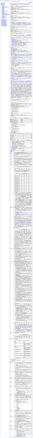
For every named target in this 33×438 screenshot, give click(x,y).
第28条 (26, 82)
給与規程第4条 (30, 83)
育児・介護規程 (24, 62)
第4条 (11, 362)
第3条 (13, 55)
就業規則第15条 (20, 75)
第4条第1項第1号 (24, 55)
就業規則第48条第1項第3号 (14, 41)
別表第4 (12, 63)
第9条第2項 (22, 82)
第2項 (11, 75)
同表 (14, 58)
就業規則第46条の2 (14, 43)
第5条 (17, 82)
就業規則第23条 (18, 99)
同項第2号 (15, 56)
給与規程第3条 (14, 82)
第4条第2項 (27, 56)
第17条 (11, 161)
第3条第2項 (12, 106)
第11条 (24, 82)
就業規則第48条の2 (29, 67)
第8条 (19, 82)
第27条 (11, 386)
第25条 (11, 248)
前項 (11, 13)
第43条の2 (11, 416)
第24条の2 (11, 207)
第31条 (29, 82)
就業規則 (28, 80)
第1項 (11, 99)
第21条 (11, 164)
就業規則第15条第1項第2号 (14, 40)
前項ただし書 (12, 57)
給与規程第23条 (16, 95)
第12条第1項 (23, 105)
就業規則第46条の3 (14, 44)
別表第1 (27, 37)
